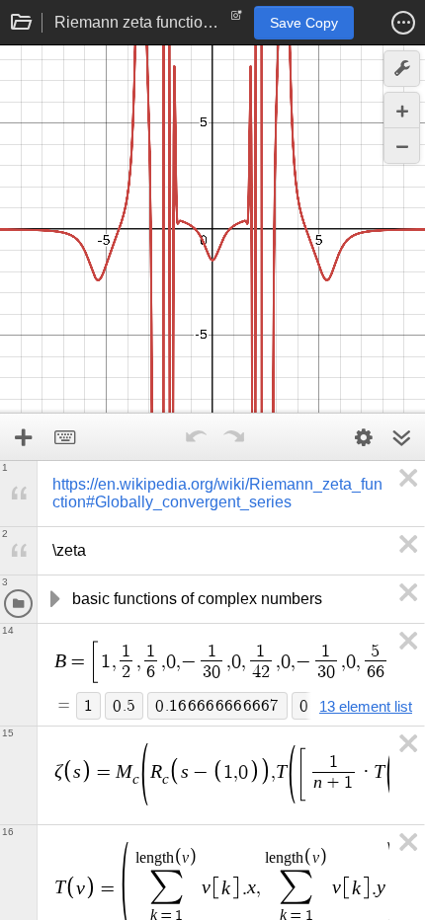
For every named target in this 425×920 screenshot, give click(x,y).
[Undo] (195, 437)
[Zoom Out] (401, 145)
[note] (236, 20)
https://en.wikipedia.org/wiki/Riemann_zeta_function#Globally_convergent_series (217, 493)
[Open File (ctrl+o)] (22, 22)
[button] (403, 22)
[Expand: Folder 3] (53, 599)
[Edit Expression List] (363, 437)
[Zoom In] (401, 110)
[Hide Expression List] (401, 437)
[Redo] (233, 437)
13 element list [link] (365, 706)
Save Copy (304, 23)
